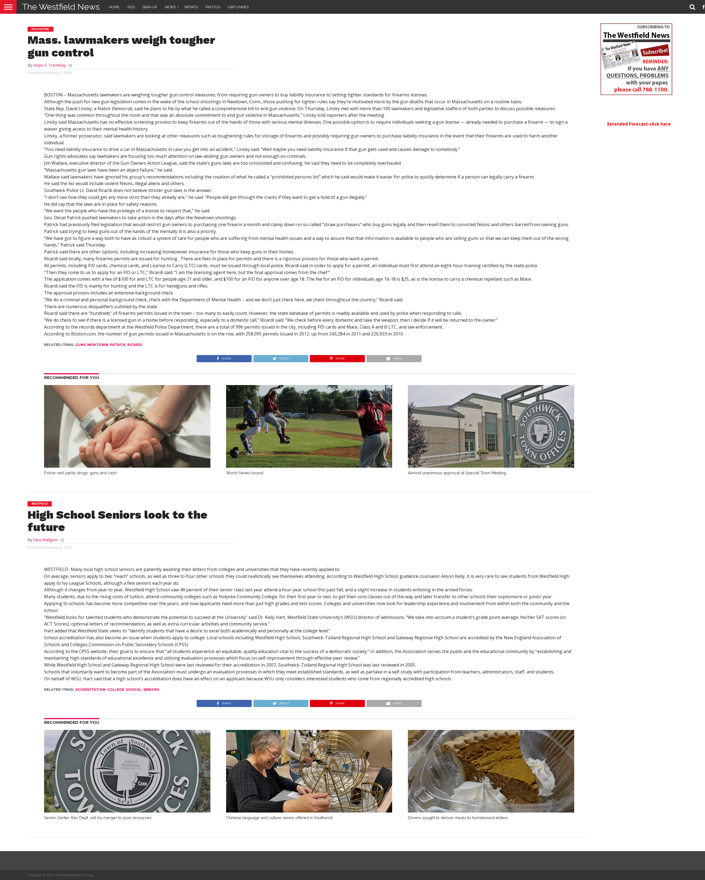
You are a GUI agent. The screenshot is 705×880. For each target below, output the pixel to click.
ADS (131, 7)
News (170, 7)
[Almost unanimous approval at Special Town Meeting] (491, 466)
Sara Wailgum (45, 539)
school (134, 689)
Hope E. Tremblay (49, 65)
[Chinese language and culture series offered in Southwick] (309, 811)
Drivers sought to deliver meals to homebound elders (458, 817)
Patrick (118, 345)
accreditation (90, 689)
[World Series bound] (309, 466)
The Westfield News (61, 7)
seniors (151, 689)
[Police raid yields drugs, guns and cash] (127, 466)
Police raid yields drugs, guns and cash (80, 472)
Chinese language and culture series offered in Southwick (279, 817)
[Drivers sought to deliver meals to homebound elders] (491, 811)
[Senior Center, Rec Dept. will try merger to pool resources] (127, 811)
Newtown (97, 345)
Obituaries (238, 7)
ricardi (134, 345)
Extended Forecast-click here (639, 124)
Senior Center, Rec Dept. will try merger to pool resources (97, 817)
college (115, 689)
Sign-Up (149, 7)
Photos (213, 7)
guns (80, 345)
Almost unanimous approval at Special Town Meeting (457, 472)
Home (114, 7)
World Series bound (244, 472)
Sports (191, 7)
